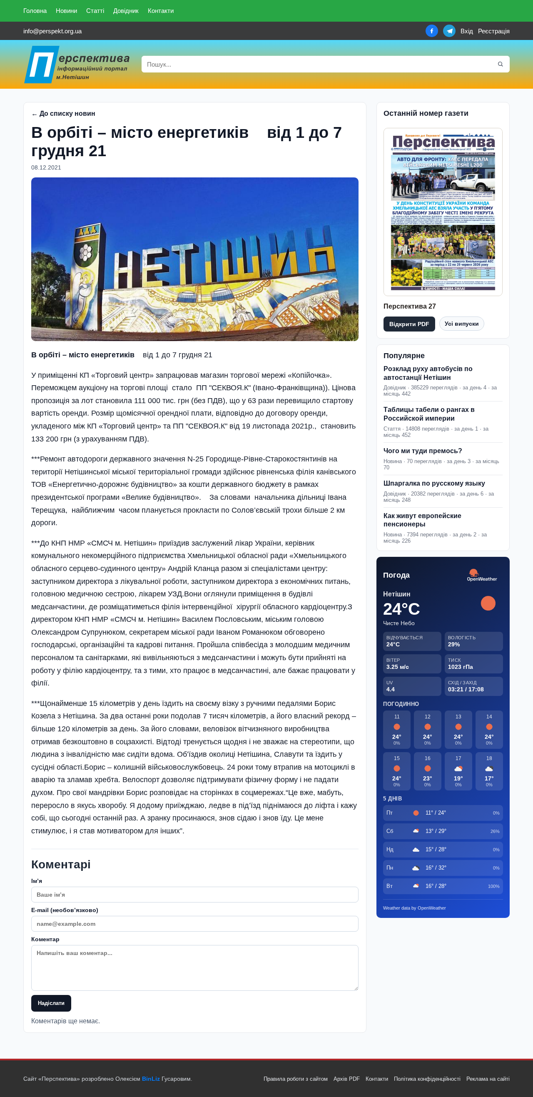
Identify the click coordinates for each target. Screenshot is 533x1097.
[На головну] (77, 64)
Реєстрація (494, 31)
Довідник (126, 10)
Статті (95, 10)
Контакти (161, 10)
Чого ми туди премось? (423, 450)
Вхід (467, 31)
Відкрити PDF (409, 324)
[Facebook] (432, 31)
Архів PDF (347, 1079)
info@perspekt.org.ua (52, 31)
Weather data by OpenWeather (414, 907)
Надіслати (51, 1003)
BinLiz (151, 1078)
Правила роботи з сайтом (296, 1079)
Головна (35, 10)
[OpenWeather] (482, 575)
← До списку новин (63, 113)
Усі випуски (462, 323)
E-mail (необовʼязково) (64, 910)
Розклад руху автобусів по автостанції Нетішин (428, 373)
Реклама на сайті (488, 1079)
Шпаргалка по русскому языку (434, 483)
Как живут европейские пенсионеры (422, 520)
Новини (66, 10)
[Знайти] (500, 64)
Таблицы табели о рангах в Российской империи (429, 414)
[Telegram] (449, 31)
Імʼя (36, 881)
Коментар (45, 939)
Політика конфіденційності (427, 1079)
